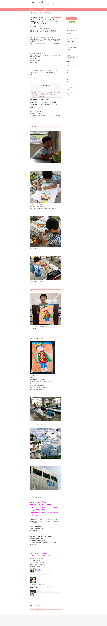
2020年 (68, 74)
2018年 (68, 77)
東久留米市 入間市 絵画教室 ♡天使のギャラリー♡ (38, 608)
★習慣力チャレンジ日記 (70, 45)
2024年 (68, 67)
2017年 (68, 79)
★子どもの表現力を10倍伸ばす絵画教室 (55, 17)
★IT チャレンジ (69, 53)
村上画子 (35, 95)
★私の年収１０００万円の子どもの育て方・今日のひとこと (72, 43)
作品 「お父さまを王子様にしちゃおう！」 (38, 91)
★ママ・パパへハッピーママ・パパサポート (72, 39)
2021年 (68, 72)
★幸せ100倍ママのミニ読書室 (71, 41)
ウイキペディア (32, 58)
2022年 (68, 70)
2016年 (68, 81)
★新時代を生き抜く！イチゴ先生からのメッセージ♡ (72, 51)
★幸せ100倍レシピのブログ (34, 617)
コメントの (70, 89)
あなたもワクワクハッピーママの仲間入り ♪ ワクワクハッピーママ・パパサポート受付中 (45, 94)
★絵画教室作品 (69, 33)
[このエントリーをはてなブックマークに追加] (37, 587)
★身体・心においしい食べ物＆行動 (71, 47)
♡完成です (33, 90)
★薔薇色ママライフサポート (70, 36)
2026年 (68, 63)
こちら (67, 95)
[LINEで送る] (35, 587)
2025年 (68, 65)
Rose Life (68, 28)
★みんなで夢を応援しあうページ (71, 57)
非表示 (48, 85)
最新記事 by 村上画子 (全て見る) (38, 96)
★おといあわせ (41, 617)
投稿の (70, 87)
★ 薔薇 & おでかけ (69, 49)
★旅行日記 (68, 55)
